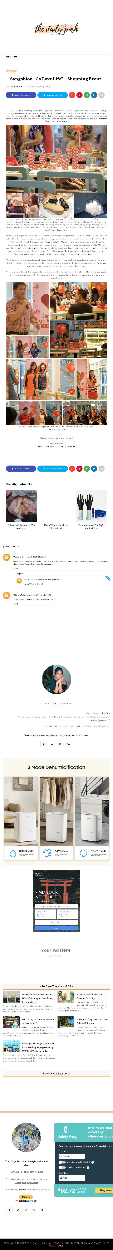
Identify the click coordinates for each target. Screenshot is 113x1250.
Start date (63, 1173)
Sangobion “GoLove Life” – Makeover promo (55, 241)
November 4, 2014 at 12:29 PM (38, 595)
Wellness (11, 71)
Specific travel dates (76, 1167)
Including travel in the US (78, 1162)
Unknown (17, 557)
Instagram (71, 446)
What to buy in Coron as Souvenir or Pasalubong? (38, 1021)
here (36, 248)
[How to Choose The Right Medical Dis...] (91, 506)
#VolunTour (25, 1189)
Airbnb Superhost (98, 720)
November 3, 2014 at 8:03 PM (34, 557)
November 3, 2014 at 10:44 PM (46, 580)
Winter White (19, 595)
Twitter (60, 446)
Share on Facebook (22, 95)
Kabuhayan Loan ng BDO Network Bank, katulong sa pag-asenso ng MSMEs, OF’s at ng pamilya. (38, 1047)
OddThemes (56, 1245)
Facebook (61, 429)
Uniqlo (77, 254)
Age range (63, 1151)
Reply (15, 568)
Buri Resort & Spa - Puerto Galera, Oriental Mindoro (93, 1021)
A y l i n (105, 713)
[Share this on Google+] (72, 95)
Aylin (40, 446)
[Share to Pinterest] (101, 95)
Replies (20, 573)
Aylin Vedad (15, 86)
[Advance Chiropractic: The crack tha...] (21, 506)
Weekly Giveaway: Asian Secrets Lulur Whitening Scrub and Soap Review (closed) (37, 998)
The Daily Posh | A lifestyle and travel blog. (58, 1243)
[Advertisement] (59, 457)
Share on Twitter (54, 95)
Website (51, 429)
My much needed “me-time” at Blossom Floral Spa (91, 996)
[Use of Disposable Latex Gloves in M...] (56, 506)
